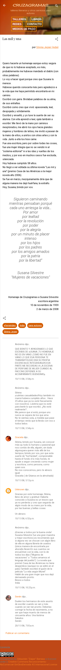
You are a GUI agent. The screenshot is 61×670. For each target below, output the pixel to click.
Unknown (19, 489)
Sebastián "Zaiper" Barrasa (31, 659)
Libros (36, 19)
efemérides (10, 325)
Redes (17, 24)
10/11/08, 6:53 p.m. (24, 518)
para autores (35, 325)
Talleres (19, 19)
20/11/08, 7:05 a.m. (24, 625)
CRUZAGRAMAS (30, 5)
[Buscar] (56, 6)
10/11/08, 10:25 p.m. (25, 587)
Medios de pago (24, 28)
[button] (56, 39)
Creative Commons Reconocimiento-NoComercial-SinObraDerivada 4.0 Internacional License (28, 663)
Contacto (34, 24)
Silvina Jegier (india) (47, 47)
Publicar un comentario (17, 633)
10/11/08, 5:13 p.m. (24, 480)
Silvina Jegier (10, 331)
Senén (18, 596)
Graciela (19, 437)
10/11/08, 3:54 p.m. (24, 378)
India (22, 325)
